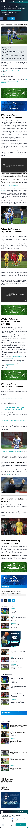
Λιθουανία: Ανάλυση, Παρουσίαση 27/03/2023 (14, 51)
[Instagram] (15, 1)
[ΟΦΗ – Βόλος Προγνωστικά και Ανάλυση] (5, 618)
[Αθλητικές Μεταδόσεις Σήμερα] (5, 761)
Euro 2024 (23, 85)
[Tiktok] (17, 1)
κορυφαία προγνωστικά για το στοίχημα (10, 70)
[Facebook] (13, 1)
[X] (5, 18)
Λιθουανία (12, 593)
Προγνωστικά (4, 10)
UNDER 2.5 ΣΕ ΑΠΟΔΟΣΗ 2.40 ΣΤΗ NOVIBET (11, 398)
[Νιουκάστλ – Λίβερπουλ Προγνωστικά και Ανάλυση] (5, 626)
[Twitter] (24, 811)
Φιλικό (24, 595)
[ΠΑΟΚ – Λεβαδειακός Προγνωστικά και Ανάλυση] (5, 667)
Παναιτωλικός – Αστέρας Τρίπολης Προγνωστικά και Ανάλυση (17, 611)
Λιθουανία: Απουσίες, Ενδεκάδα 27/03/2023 (13, 58)
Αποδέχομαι (21, 824)
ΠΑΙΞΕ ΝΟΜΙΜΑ (14, 95)
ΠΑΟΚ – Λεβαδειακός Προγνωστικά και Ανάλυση (17, 666)
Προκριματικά (4, 595)
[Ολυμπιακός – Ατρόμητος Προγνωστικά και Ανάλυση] (5, 768)
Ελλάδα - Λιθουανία (5, 593)
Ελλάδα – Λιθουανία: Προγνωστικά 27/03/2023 (14, 55)
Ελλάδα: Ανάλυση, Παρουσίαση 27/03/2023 (13, 49)
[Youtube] (19, 1)
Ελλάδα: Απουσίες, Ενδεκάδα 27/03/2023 (13, 57)
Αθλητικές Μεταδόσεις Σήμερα (17, 759)
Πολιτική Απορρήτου (12, 818)
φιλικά (20, 595)
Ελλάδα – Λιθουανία (14, 92)
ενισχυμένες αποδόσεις (12, 81)
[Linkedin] (22, 1)
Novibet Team (8, 14)
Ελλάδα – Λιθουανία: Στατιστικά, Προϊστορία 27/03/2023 (14, 53)
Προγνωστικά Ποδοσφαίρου (14, 10)
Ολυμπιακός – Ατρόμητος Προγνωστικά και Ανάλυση (16, 767)
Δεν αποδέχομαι (10, 825)
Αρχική (2, 24)
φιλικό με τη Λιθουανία (13, 185)
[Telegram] (13, 18)
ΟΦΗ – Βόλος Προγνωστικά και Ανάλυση (17, 733)
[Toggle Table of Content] (24, 48)
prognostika (13, 591)
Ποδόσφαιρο (13, 608)
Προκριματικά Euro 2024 (12, 595)
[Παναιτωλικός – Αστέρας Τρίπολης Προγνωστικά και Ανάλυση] (5, 611)
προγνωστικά (18, 593)
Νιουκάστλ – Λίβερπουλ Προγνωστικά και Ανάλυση (17, 625)
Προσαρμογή (3, 824)
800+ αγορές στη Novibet (9, 74)
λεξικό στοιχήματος (10, 364)
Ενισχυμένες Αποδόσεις (14, 105)
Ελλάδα (18, 591)
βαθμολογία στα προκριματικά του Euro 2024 (13, 367)
